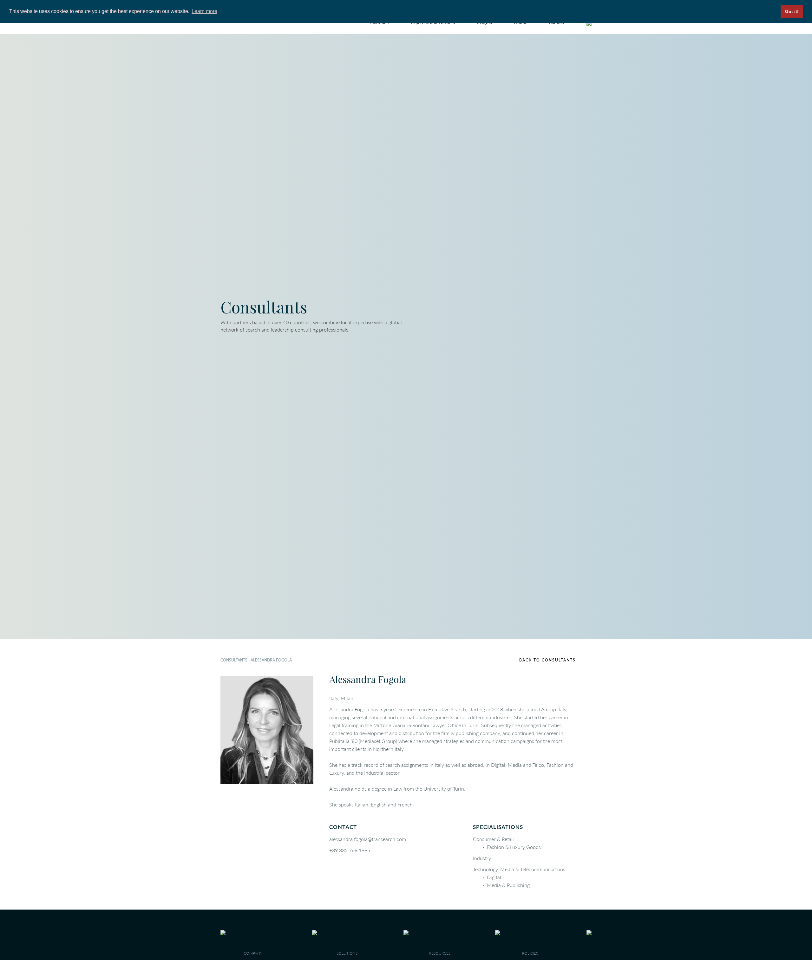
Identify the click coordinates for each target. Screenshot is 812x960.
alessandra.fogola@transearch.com (367, 839)
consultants (233, 660)
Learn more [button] (204, 11)
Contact (556, 22)
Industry (482, 858)
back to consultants (547, 660)
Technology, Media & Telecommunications (519, 869)
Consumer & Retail (493, 839)
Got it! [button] (792, 11)
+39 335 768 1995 (349, 850)
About (520, 22)
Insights (484, 22)
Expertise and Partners (433, 22)
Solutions (379, 22)
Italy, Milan (341, 698)
